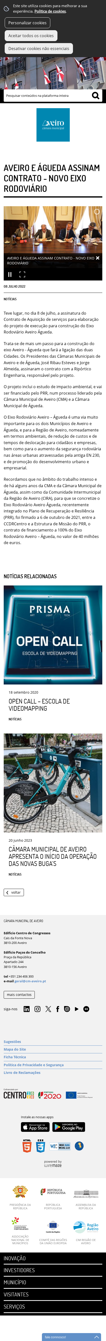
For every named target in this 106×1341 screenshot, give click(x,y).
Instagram (37, 1009)
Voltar (16, 892)
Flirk (86, 1009)
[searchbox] (53, 95)
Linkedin (27, 1009)
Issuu (67, 1009)
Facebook (57, 1009)
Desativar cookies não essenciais (38, 48)
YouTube (76, 1010)
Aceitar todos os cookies (31, 35)
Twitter (48, 1009)
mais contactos (19, 994)
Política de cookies (50, 11)
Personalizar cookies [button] (27, 22)
